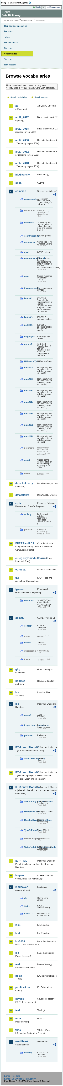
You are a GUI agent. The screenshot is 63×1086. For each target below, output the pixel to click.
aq (16, 105)
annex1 (27, 715)
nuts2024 (28, 436)
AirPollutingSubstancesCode (30, 801)
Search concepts (41, 97)
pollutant (28, 735)
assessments (30, 199)
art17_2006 (22, 140)
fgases (19, 589)
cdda (18, 182)
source (27, 642)
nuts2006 (28, 379)
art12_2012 (22, 117)
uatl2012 (28, 913)
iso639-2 (28, 298)
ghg (17, 669)
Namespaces (10, 65)
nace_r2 (28, 344)
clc (25, 898)
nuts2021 (28, 425)
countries (29, 222)
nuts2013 (28, 402)
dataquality (22, 495)
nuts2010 (28, 390)
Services (8, 59)
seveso (19, 998)
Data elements (11, 42)
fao (17, 577)
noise (18, 975)
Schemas (8, 48)
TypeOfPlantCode (30, 830)
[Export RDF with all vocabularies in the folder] (54, 195)
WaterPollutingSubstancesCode (30, 847)
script (27, 460)
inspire (19, 875)
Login (38, 7)
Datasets (8, 31)
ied (17, 704)
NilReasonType (30, 361)
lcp (17, 953)
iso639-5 (28, 325)
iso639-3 (28, 317)
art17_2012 (22, 151)
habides (20, 681)
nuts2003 (28, 367)
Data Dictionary (27, 20)
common (20, 191)
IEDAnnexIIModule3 (25, 772)
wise (18, 1030)
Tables (7, 37)
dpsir (26, 252)
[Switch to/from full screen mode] (44, 7)
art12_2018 (22, 128)
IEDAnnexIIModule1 (25, 747)
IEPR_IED (21, 860)
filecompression (30, 288)
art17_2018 (22, 163)
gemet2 (19, 618)
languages (29, 336)
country (28, 1052)
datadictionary (24, 483)
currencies (29, 242)
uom (18, 1018)
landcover (21, 887)
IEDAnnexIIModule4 (25, 787)
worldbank (21, 1041)
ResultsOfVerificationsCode (30, 820)
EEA (17, 2)
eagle (27, 906)
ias (17, 692)
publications (23, 987)
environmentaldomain (30, 258)
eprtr (18, 503)
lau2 (18, 933)
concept (28, 626)
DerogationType (30, 811)
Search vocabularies (18, 97)
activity (27, 514)
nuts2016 (28, 413)
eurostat (20, 569)
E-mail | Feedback (12, 1076)
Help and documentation (15, 26)
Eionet (16, 20)
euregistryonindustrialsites (25, 558)
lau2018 (20, 941)
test (17, 1010)
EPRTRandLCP (24, 543)
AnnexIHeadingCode (30, 758)
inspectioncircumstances (30, 725)
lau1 (18, 925)
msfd (18, 964)
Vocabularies (10, 54)
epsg (26, 276)
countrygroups (30, 236)
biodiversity (22, 174)
